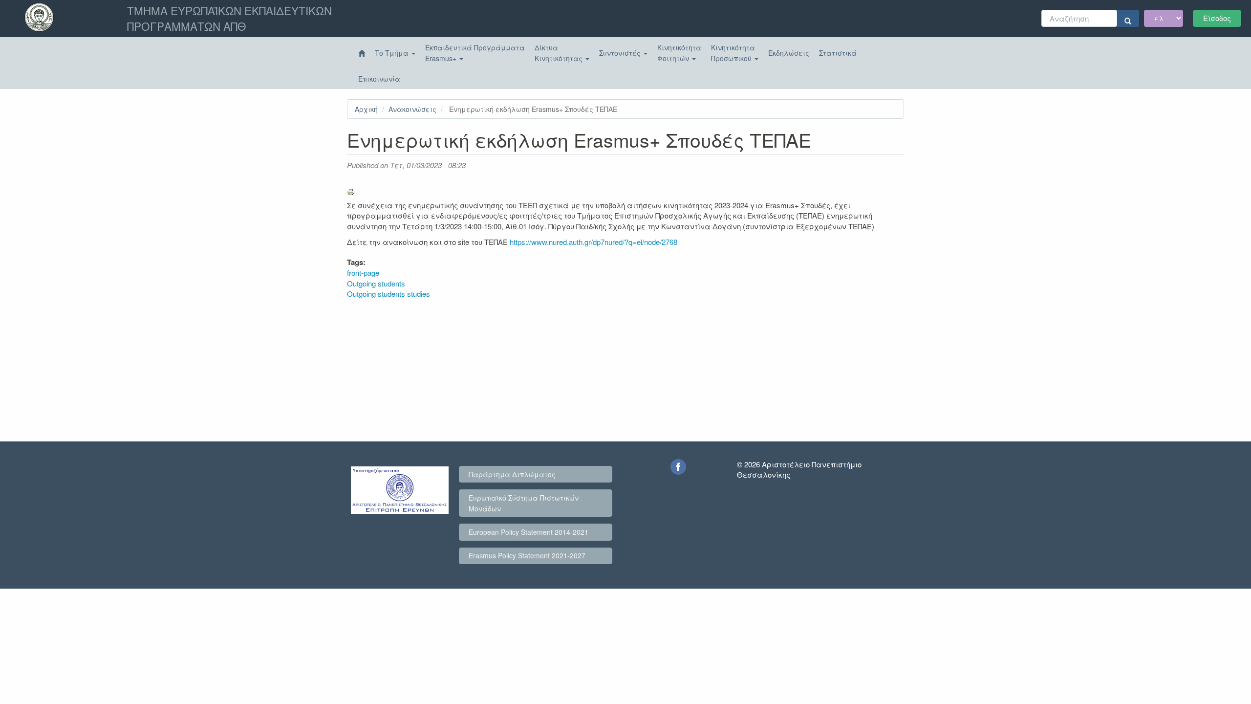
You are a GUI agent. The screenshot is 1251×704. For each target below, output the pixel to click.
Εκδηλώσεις (788, 53)
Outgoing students (376, 283)
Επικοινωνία (379, 79)
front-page (363, 272)
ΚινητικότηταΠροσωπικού (733, 53)
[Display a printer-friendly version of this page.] (625, 192)
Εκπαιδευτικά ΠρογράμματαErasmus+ (475, 53)
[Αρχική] (361, 53)
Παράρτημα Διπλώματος (512, 474)
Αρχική (366, 109)
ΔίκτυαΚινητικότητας (559, 53)
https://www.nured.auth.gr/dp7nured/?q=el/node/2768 (594, 242)
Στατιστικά (838, 53)
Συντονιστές (621, 53)
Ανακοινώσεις (412, 109)
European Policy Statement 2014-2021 (528, 532)
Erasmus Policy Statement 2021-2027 (527, 555)
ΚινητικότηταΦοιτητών (679, 53)
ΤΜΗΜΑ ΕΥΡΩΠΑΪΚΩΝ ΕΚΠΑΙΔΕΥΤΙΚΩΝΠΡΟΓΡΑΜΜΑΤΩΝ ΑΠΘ (229, 18)
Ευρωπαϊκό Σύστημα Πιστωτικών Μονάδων (524, 503)
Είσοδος (1217, 18)
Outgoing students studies (388, 293)
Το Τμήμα (392, 53)
